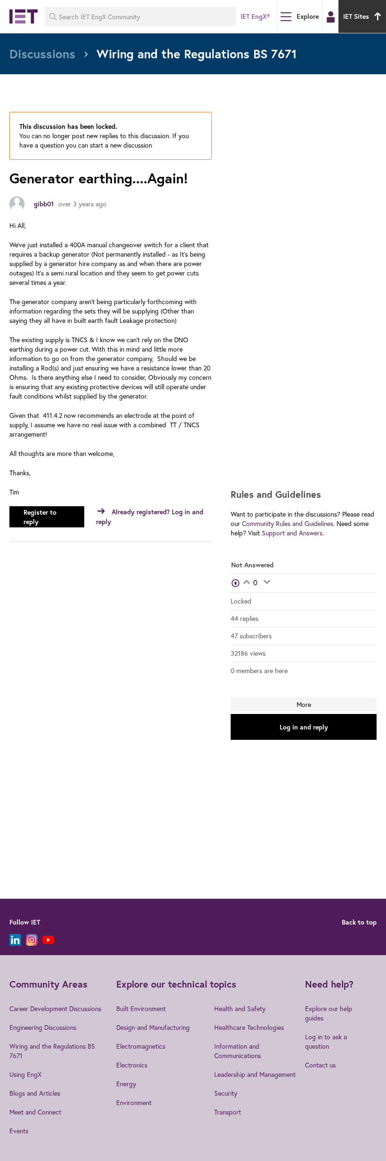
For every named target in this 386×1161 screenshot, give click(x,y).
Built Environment (141, 1008)
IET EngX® (255, 16)
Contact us (320, 1064)
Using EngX (25, 1074)
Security (225, 1093)
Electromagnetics (140, 1046)
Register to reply (40, 517)
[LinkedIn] (15, 940)
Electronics (131, 1064)
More (304, 704)
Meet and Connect (35, 1111)
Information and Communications (237, 1051)
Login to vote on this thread (246, 583)
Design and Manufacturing (153, 1027)
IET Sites (356, 16)
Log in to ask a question (326, 1041)
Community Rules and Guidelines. (288, 523)
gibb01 (44, 204)
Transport (227, 1111)
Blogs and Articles (34, 1093)
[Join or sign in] (330, 16)
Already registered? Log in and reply (149, 517)
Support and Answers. (293, 532)
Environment (134, 1102)
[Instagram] (32, 940)
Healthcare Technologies (249, 1027)
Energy (126, 1083)
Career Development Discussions (55, 1008)
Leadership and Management (255, 1074)
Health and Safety (239, 1008)
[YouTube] (48, 940)
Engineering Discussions (42, 1027)
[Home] (23, 16)
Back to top (359, 922)
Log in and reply (304, 727)
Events (18, 1130)
